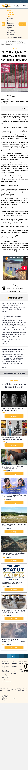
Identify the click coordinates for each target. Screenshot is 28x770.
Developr (4, 701)
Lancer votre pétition (5, 667)
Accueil (16, 6)
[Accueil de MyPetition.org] (6, 6)
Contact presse (21, 672)
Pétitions (9, 41)
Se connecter (23, 2)
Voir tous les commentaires (14, 373)
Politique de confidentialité (21, 689)
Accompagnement (7, 673)
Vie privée (8, 689)
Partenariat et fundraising (5, 676)
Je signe (22, 24)
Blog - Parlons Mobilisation (5, 670)
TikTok (14, 673)
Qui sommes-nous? (21, 668)
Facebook (14, 666)
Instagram (14, 671)
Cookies (13, 689)
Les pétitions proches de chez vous (6, 681)
